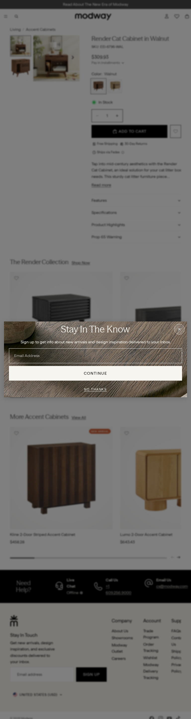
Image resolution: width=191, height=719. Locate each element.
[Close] (179, 329)
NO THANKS (95, 389)
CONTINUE (95, 373)
